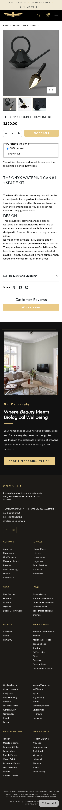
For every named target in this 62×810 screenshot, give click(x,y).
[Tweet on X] (14, 287)
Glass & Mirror (10, 767)
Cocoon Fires (39, 664)
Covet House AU (11, 689)
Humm (6, 635)
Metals (6, 771)
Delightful (8, 701)
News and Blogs (11, 569)
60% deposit (17, 148)
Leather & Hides (11, 747)
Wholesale (38, 569)
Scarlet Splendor (41, 705)
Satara (36, 701)
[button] (47, 15)
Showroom (8, 553)
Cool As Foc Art (10, 685)
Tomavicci (37, 718)
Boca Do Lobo (39, 644)
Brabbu (36, 648)
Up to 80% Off (40, 2)
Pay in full (15, 153)
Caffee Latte (39, 652)
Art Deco (37, 743)
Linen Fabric (9, 751)
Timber (6, 738)
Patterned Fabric (11, 763)
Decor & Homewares (13, 610)
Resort (36, 767)
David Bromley (10, 697)
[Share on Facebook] (20, 287)
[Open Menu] (56, 15)
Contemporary (40, 747)
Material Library (11, 561)
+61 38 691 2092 (14, 517)
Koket (6, 718)
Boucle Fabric (10, 755)
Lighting (7, 606)
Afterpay (7, 631)
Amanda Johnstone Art (44, 631)
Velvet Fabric (9, 759)
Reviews (7, 565)
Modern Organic (41, 738)
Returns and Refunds (43, 598)
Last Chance (17, 2)
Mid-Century (39, 771)
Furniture (7, 598)
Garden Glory (9, 709)
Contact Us (8, 577)
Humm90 (7, 639)
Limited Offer (29, 7)
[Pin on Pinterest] (27, 287)
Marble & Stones (11, 743)
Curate (37, 553)
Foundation (39, 557)
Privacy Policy (39, 594)
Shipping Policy (40, 606)
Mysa (35, 693)
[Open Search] (38, 15)
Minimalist (37, 755)
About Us (7, 549)
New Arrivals (9, 594)
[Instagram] (14, 530)
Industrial (37, 759)
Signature (38, 561)
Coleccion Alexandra (43, 668)
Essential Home (10, 705)
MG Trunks (38, 689)
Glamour (37, 763)
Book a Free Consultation (29, 461)
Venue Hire (38, 573)
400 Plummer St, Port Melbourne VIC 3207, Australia (28, 508)
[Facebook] (6, 530)
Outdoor (7, 602)
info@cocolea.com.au (14, 521)
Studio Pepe (38, 709)
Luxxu (6, 722)
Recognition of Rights (43, 610)
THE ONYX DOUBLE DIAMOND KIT (25, 25)
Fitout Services (40, 565)
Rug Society (38, 697)
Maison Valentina (41, 685)
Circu (35, 656)
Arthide (36, 635)
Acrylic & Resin (10, 775)
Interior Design (40, 549)
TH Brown (37, 714)
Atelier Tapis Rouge (42, 639)
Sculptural (38, 751)
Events (6, 573)
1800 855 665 (14, 513)
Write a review (31, 307)
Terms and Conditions (43, 602)
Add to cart (41, 133)
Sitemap (37, 615)
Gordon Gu (8, 714)
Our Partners (9, 557)
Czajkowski (8, 693)
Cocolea (37, 660)
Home (5, 25)
